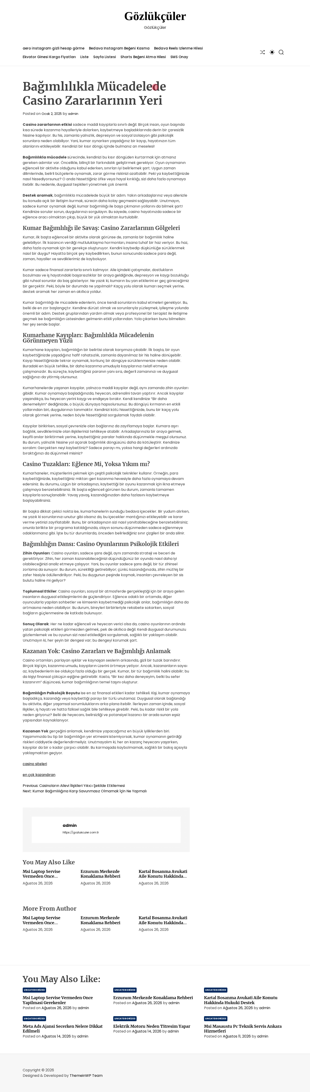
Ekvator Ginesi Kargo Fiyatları (49, 56)
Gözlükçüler (155, 16)
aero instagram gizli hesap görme (53, 48)
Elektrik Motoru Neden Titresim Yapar (151, 1026)
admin (73, 113)
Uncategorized (34, 990)
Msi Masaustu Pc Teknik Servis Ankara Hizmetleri (243, 1029)
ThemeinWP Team (86, 1075)
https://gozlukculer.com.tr (81, 832)
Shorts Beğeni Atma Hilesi (143, 56)
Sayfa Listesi (104, 56)
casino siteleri (35, 763)
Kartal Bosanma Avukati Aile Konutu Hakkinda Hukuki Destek (163, 876)
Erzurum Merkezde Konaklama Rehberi (100, 874)
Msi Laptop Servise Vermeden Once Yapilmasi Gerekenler (44, 876)
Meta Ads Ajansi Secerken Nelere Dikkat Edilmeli (63, 1029)
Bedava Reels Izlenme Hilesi (178, 48)
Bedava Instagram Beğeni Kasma (119, 48)
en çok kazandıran (39, 774)
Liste (84, 56)
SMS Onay (179, 56)
